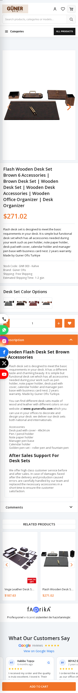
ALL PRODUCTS (64, 31)
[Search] (71, 19)
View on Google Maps (39, 651)
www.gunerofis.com (38, 409)
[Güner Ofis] (19, 9)
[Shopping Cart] (71, 9)
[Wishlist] (63, 9)
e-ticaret (29, 617)
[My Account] (55, 9)
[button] (69, 105)
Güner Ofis (19, 270)
